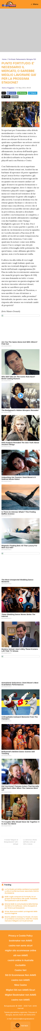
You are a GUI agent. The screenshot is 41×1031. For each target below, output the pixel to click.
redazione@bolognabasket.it (23, 1019)
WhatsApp (23, 93)
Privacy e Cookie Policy (20, 935)
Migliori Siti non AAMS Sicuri (20, 990)
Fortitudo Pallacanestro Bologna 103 (22, 59)
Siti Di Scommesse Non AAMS (20, 975)
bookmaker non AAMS (20, 940)
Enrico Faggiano (8, 88)
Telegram (33, 93)
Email (16, 96)
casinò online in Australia (20, 960)
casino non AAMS (20, 980)
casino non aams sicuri (20, 945)
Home (4, 59)
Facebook (12, 93)
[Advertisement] (20, 30)
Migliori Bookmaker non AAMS (20, 994)
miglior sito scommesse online (20, 950)
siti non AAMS (20, 955)
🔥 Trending (6, 885)
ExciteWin (20, 965)
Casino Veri (20, 970)
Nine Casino (20, 985)
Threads (6, 96)
